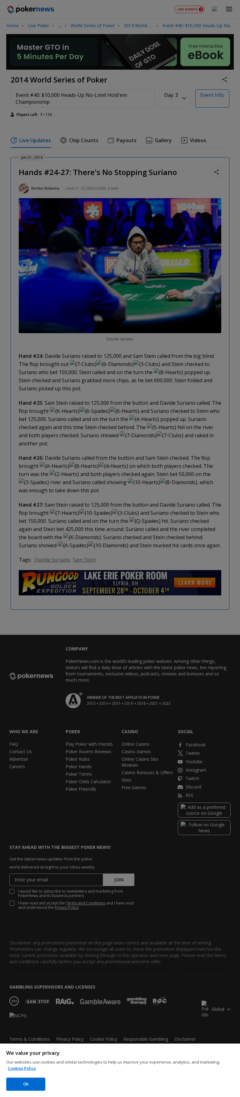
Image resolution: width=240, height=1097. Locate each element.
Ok (25, 1084)
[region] (120, 1070)
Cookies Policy (22, 1068)
